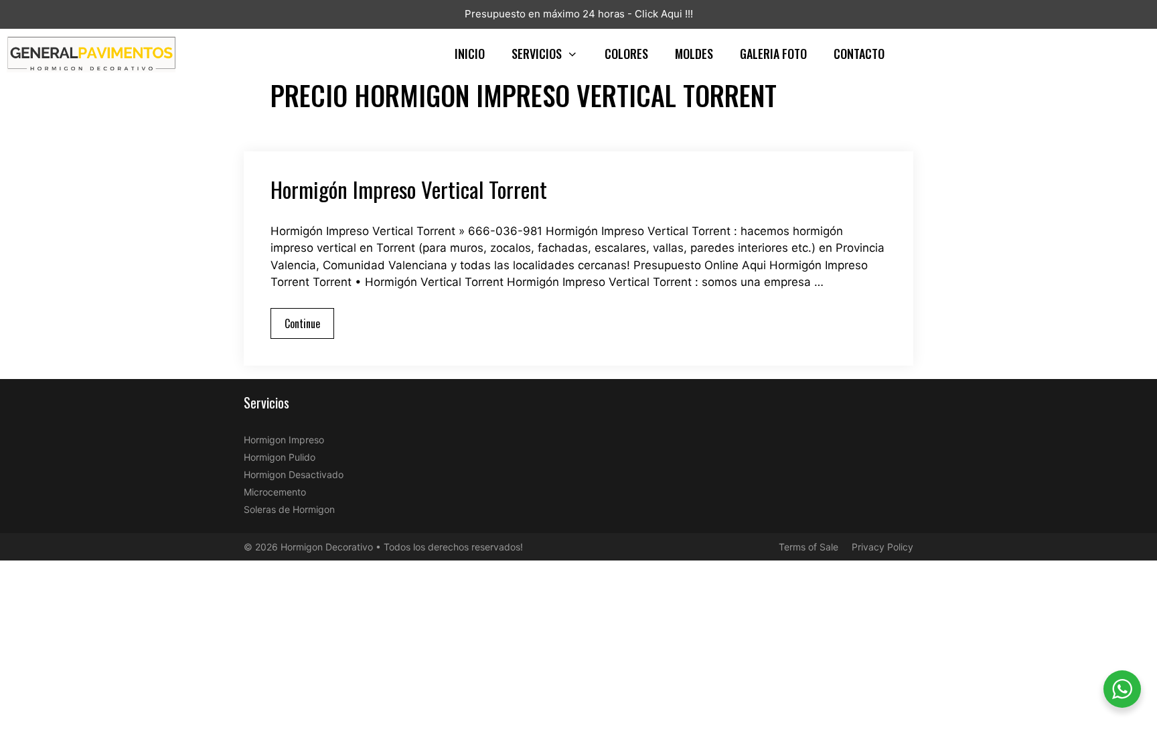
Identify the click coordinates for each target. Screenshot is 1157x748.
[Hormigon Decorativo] (94, 54)
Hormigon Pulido (279, 457)
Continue (302, 323)
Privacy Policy (882, 546)
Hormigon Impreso (284, 439)
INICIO (470, 53)
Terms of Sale (808, 546)
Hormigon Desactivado (293, 474)
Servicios (537, 53)
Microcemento (275, 492)
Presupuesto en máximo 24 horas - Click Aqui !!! (579, 13)
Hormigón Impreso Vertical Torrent (409, 189)
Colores (626, 53)
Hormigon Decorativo (327, 546)
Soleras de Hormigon (289, 509)
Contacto (859, 53)
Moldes (694, 53)
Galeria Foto (773, 53)
